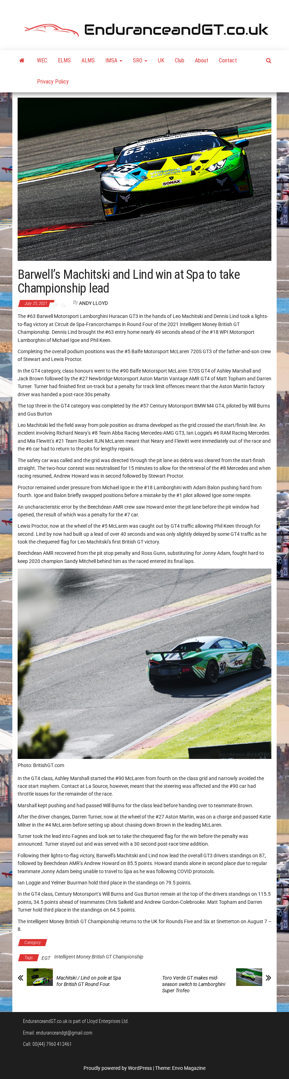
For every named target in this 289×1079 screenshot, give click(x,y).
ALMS (88, 60)
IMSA (112, 60)
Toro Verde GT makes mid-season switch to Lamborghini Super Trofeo (193, 984)
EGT (46, 958)
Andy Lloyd (93, 303)
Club (179, 60)
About (201, 60)
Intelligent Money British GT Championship (94, 942)
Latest (152, 942)
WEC (42, 60)
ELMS (64, 60)
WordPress (140, 1068)
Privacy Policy (53, 81)
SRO (138, 60)
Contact (228, 60)
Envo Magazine (188, 1068)
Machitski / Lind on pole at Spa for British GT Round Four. (88, 981)
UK (161, 60)
